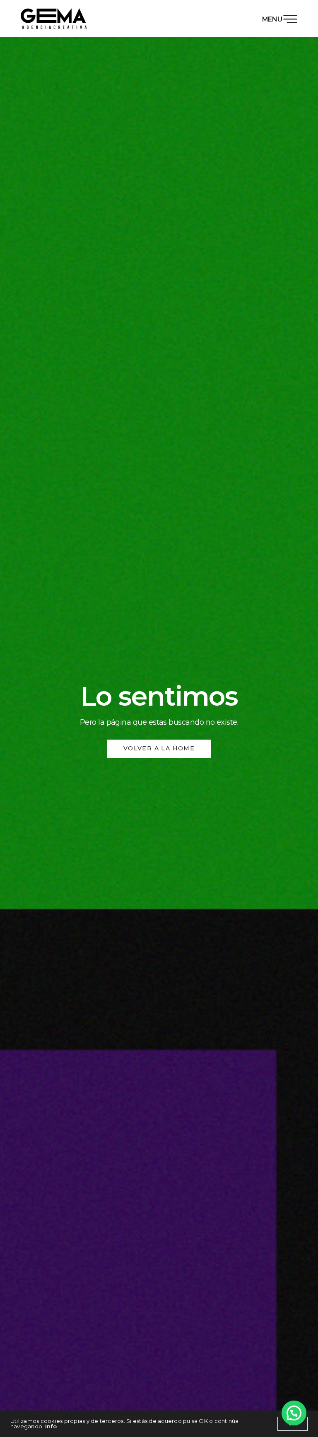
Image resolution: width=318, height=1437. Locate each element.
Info (51, 1426)
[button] (294, 1413)
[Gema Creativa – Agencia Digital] (54, 18)
